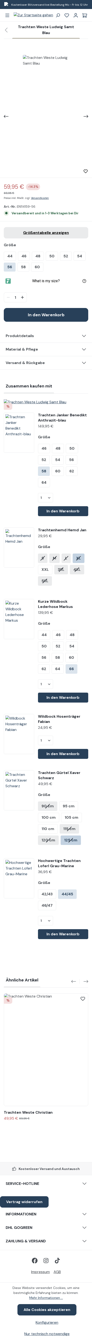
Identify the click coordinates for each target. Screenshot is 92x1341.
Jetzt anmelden (69, 688)
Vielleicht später (69, 695)
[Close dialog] (89, 647)
